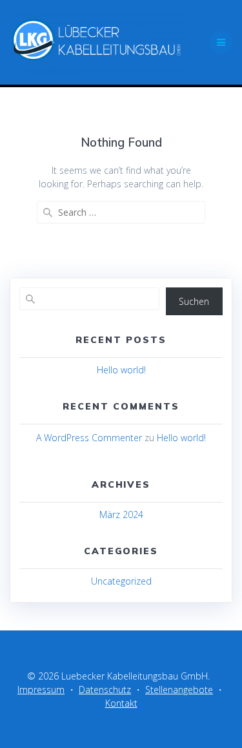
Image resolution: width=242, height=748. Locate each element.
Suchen (194, 301)
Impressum (41, 689)
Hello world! (121, 370)
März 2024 (121, 514)
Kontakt (121, 703)
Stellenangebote (179, 689)
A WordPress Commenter (89, 437)
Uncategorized (121, 581)
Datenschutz (105, 689)
